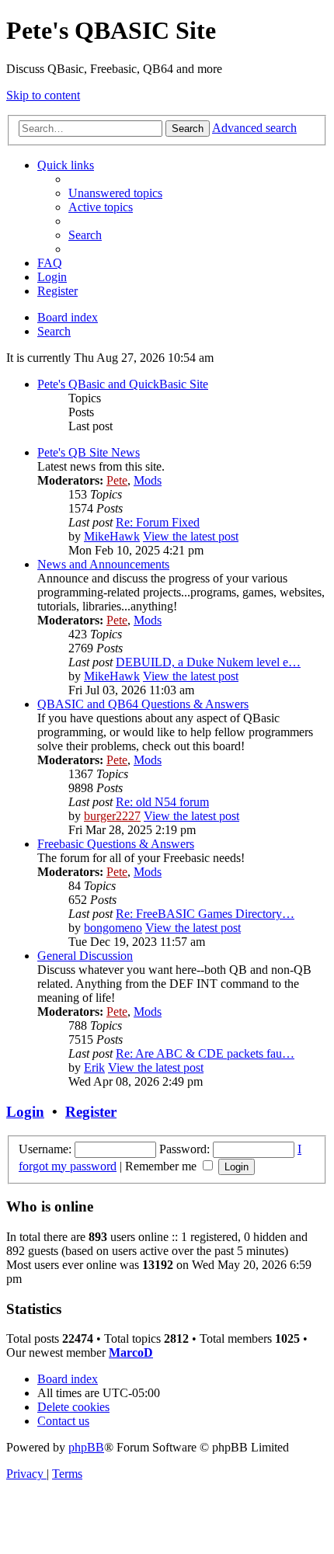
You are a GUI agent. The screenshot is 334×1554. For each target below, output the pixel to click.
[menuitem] (115, 193)
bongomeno (113, 927)
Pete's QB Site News (88, 452)
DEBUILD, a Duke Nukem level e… (208, 662)
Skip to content (43, 95)
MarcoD (131, 1352)
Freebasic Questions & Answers (115, 843)
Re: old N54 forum (162, 801)
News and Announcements (103, 564)
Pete (116, 480)
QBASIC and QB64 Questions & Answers (143, 704)
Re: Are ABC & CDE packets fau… (205, 1053)
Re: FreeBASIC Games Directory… (205, 913)
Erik (94, 1067)
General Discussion (85, 955)
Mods (148, 480)
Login (25, 1112)
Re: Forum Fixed (158, 522)
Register (91, 1112)
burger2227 (112, 815)
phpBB (86, 1447)
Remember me (162, 1166)
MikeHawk (112, 536)
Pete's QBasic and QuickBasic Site (122, 384)
